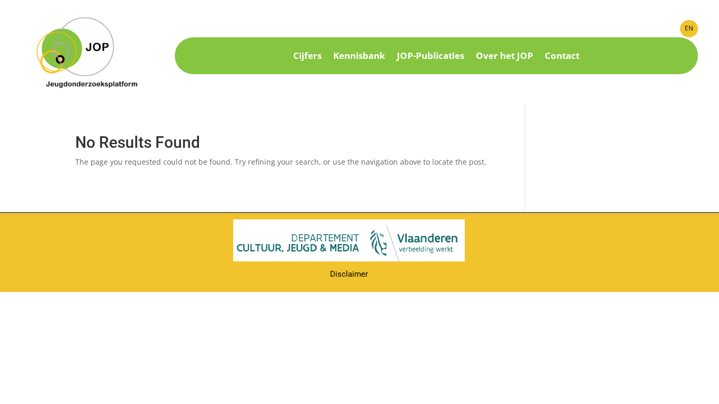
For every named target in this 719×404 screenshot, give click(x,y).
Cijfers (307, 57)
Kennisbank (359, 57)
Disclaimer (349, 274)
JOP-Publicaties (430, 57)
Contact (562, 57)
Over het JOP (504, 57)
